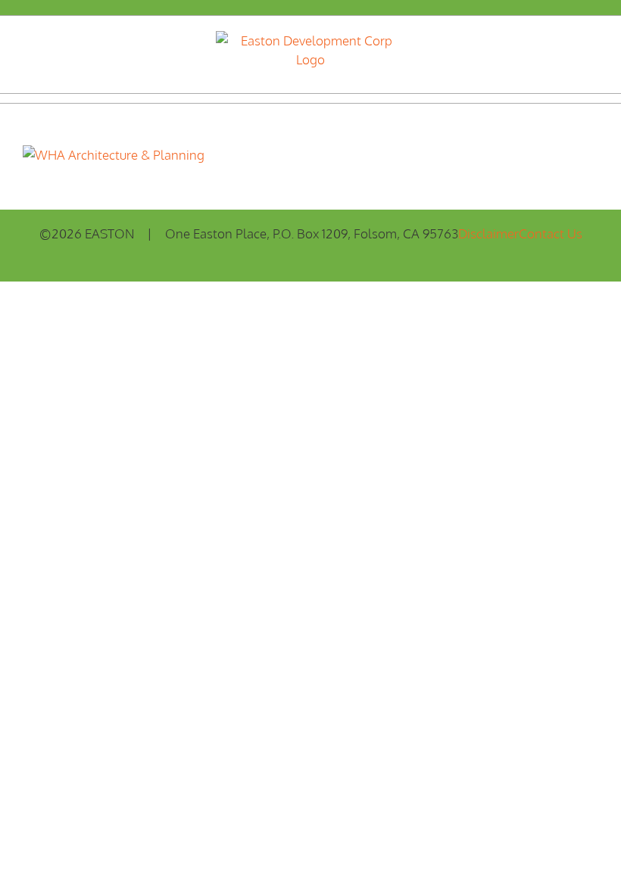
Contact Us (550, 233)
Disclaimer (488, 233)
